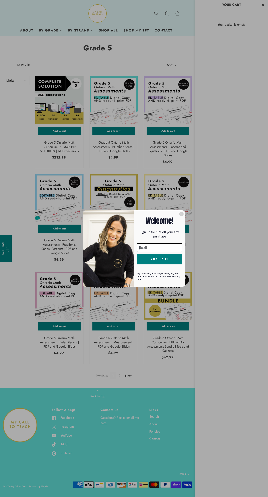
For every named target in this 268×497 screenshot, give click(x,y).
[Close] (181, 214)
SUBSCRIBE (159, 259)
